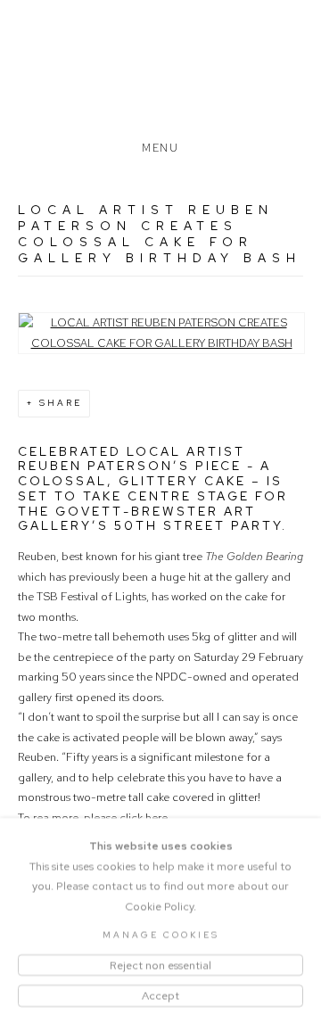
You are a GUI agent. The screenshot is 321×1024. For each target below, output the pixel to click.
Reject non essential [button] (160, 963)
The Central (160, 74)
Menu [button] (160, 144)
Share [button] (60, 403)
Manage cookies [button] (161, 934)
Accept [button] (160, 995)
